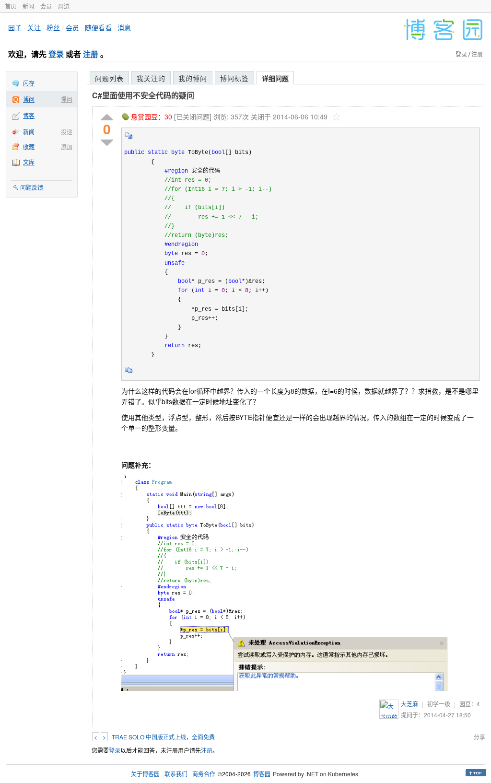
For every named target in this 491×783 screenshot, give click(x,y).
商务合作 (203, 774)
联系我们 (175, 774)
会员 (46, 6)
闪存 (29, 83)
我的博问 (192, 78)
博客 (29, 115)
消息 (124, 27)
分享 (479, 737)
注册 (90, 53)
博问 (29, 99)
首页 (10, 6)
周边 (64, 6)
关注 (34, 27)
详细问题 (275, 78)
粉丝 (53, 27)
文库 (29, 162)
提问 (66, 99)
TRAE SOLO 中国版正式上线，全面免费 (163, 737)
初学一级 (438, 704)
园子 (15, 27)
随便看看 (98, 27)
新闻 (28, 6)
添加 (66, 146)
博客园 (261, 774)
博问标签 (234, 78)
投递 (66, 132)
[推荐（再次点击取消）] (107, 118)
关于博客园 (145, 774)
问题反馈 (31, 187)
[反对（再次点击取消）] (107, 143)
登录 (56, 53)
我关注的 (151, 78)
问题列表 (109, 78)
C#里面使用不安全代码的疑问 (143, 95)
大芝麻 (409, 704)
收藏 (29, 146)
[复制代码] (129, 138)
